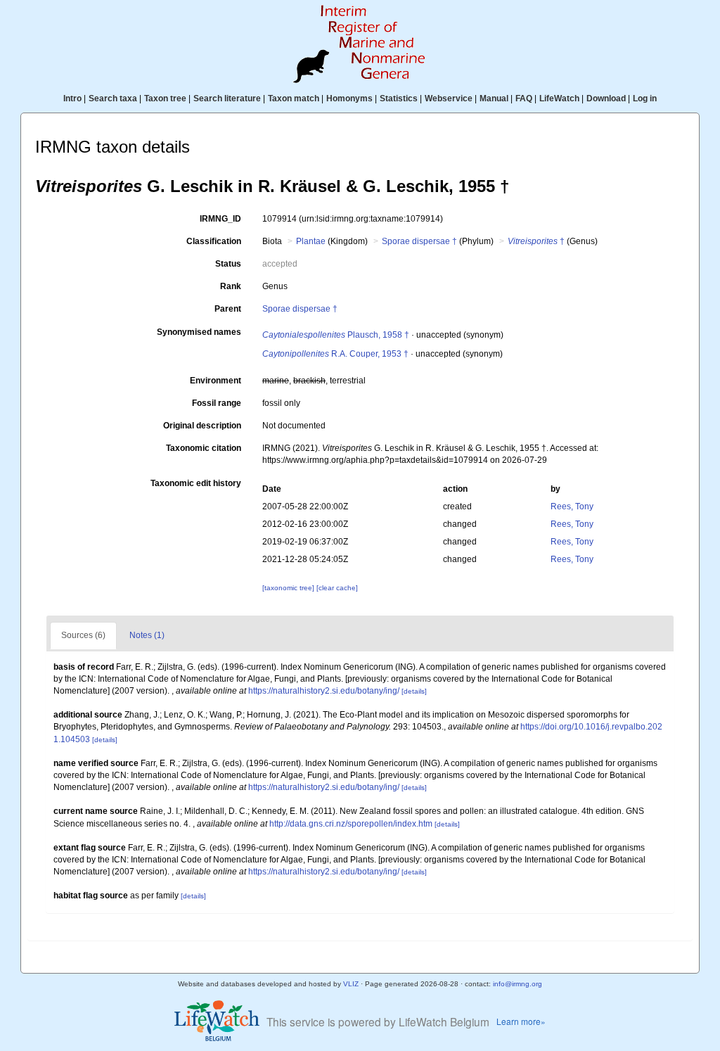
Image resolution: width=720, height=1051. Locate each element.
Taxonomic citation (203, 448)
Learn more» (521, 1021)
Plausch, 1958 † (335, 335)
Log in (645, 98)
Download (606, 98)
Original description (202, 426)
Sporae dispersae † (419, 241)
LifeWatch (559, 98)
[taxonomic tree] (289, 588)
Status (228, 264)
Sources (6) (83, 635)
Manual (494, 98)
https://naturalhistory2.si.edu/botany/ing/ (323, 691)
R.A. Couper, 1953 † (335, 354)
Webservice (448, 98)
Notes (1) (147, 635)
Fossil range (216, 403)
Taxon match (293, 98)
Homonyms (349, 98)
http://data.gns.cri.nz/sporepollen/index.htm (350, 824)
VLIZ (351, 984)
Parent (227, 309)
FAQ (523, 98)
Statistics (399, 98)
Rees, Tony (572, 506)
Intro (72, 98)
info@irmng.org (517, 984)
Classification (213, 241)
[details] (414, 691)
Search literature (227, 98)
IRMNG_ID (220, 219)
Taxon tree (165, 98)
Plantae (311, 241)
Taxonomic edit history (195, 483)
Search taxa (113, 98)
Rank (230, 286)
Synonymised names (199, 332)
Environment (215, 381)
